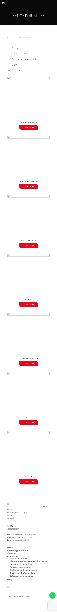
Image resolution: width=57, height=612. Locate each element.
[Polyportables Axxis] (28, 334)
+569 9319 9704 (26, 537)
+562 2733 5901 (13, 529)
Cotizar (30, 127)
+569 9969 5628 (31, 534)
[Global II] (28, 275)
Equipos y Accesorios (20, 567)
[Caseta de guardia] (28, 98)
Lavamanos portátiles (21, 564)
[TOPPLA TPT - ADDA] (28, 157)
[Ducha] (28, 393)
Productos (12, 556)
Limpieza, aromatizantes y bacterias (28, 561)
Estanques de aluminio (21, 576)
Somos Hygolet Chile (17, 551)
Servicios (11, 553)
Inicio (9, 38)
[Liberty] (28, 452)
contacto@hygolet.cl (21, 540)
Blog (9, 579)
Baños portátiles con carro (23, 570)
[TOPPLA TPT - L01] (28, 216)
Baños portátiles (18, 558)
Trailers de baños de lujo (22, 573)
